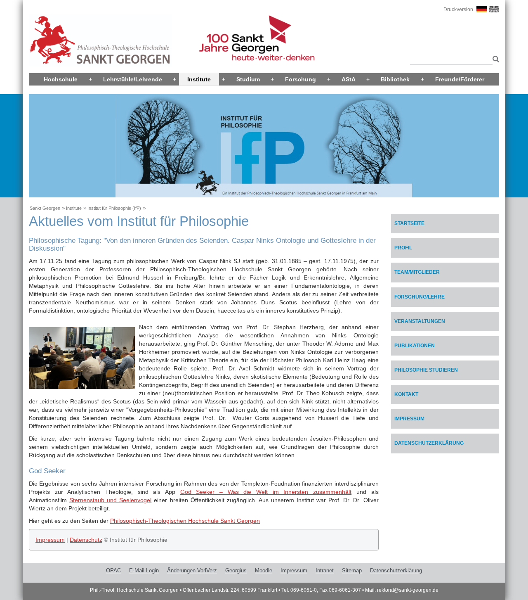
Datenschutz (86, 539)
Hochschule (61, 79)
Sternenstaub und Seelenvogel (110, 500)
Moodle (263, 570)
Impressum (50, 539)
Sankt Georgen (45, 208)
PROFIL (403, 248)
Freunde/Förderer (459, 79)
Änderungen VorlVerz (192, 570)
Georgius (236, 570)
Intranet (325, 570)
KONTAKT (406, 394)
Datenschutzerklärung (429, 443)
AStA (349, 79)
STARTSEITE (409, 223)
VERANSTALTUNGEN (419, 321)
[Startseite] (100, 40)
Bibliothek (395, 79)
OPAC (113, 570)
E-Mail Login (144, 570)
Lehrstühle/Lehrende (132, 79)
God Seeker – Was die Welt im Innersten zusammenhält (265, 492)
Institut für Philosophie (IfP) (114, 208)
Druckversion (458, 9)
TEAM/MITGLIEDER (417, 272)
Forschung (300, 79)
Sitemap (352, 570)
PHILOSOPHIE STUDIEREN (426, 370)
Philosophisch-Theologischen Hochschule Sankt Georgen (185, 520)
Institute (199, 79)
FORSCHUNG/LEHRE (419, 297)
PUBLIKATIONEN (414, 346)
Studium (248, 79)
